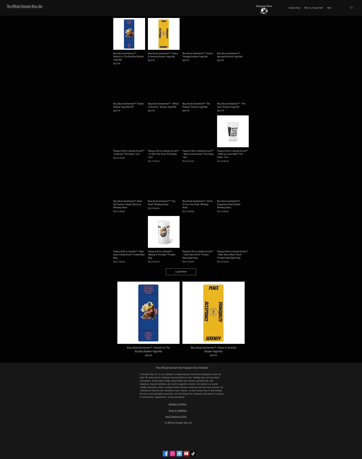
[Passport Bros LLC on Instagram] (172, 453)
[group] (181, 322)
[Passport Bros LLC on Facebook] (165, 453)
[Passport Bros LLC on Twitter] (179, 453)
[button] (353, 7)
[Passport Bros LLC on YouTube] (186, 453)
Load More (181, 271)
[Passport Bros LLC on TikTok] (193, 453)
